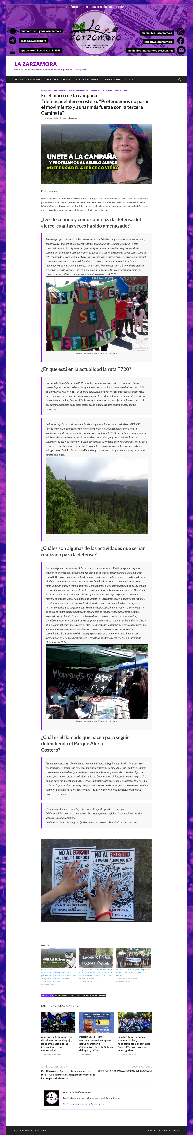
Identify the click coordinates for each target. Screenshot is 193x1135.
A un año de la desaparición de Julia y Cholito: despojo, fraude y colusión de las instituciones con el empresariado (57, 1043)
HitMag (176, 1130)
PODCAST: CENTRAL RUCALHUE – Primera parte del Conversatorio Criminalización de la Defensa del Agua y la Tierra (96, 1043)
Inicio (66, 79)
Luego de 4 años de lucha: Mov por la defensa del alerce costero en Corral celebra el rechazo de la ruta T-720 (96, 972)
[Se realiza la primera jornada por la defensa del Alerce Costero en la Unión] (133, 958)
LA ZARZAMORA (35, 64)
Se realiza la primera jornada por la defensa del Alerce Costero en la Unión (132, 972)
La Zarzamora (72, 118)
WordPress (166, 1130)
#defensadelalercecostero (91, 995)
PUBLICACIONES (112, 79)
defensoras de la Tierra (102, 90)
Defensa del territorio (52, 90)
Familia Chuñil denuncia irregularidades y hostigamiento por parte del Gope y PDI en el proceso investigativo (134, 1043)
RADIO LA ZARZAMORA (87, 79)
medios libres (121, 90)
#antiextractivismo (65, 995)
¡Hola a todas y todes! (28, 79)
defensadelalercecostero (76, 90)
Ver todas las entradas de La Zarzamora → (83, 1104)
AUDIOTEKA (52, 79)
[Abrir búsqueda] (179, 79)
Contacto (131, 79)
